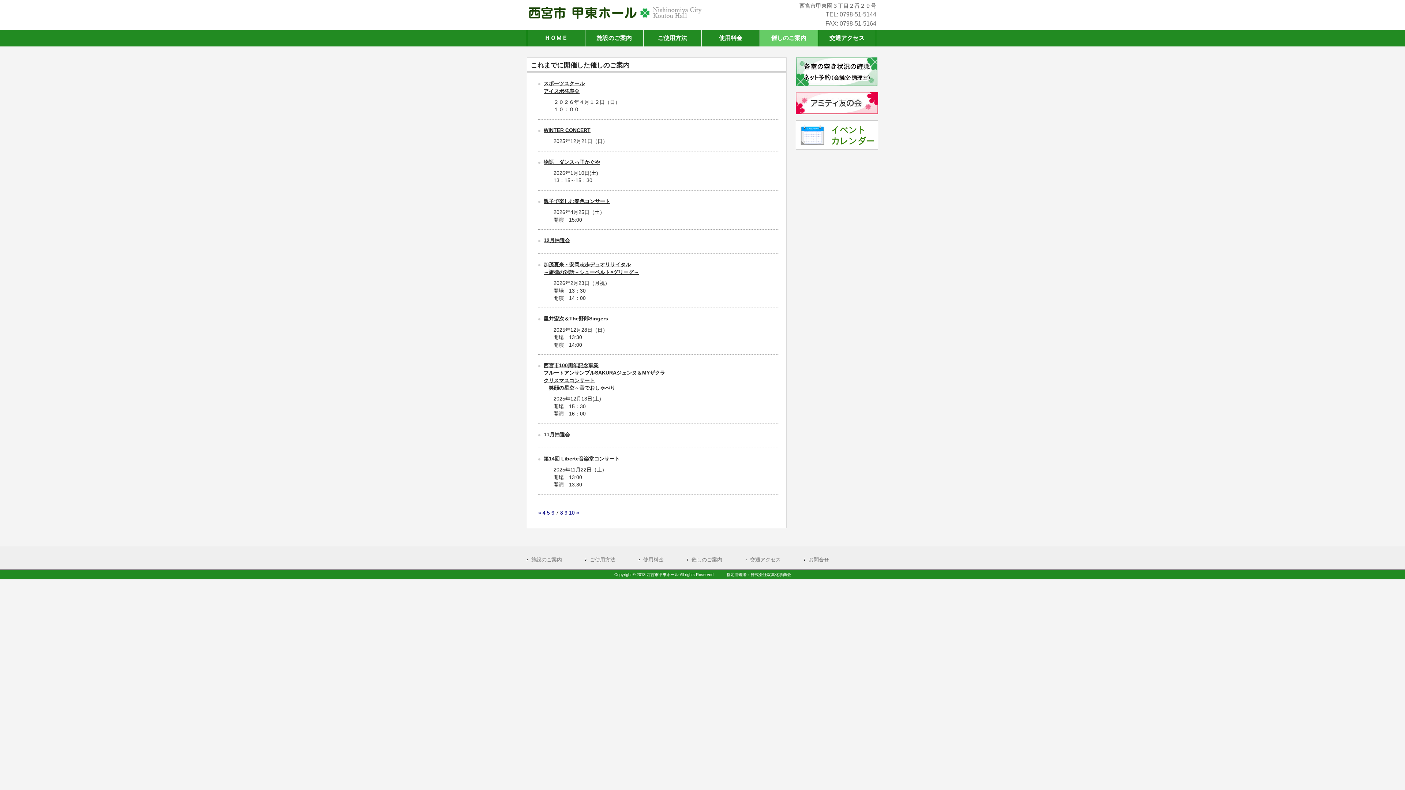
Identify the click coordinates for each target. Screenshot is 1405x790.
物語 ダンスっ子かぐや (572, 162)
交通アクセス (765, 560)
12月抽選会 (557, 240)
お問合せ (819, 560)
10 (572, 513)
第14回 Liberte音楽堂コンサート (582, 459)
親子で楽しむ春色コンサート (577, 201)
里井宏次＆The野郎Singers (576, 318)
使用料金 (653, 560)
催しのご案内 (707, 560)
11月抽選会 (557, 434)
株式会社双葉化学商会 (771, 574)
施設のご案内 (546, 560)
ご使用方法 (602, 560)
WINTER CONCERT (567, 130)
